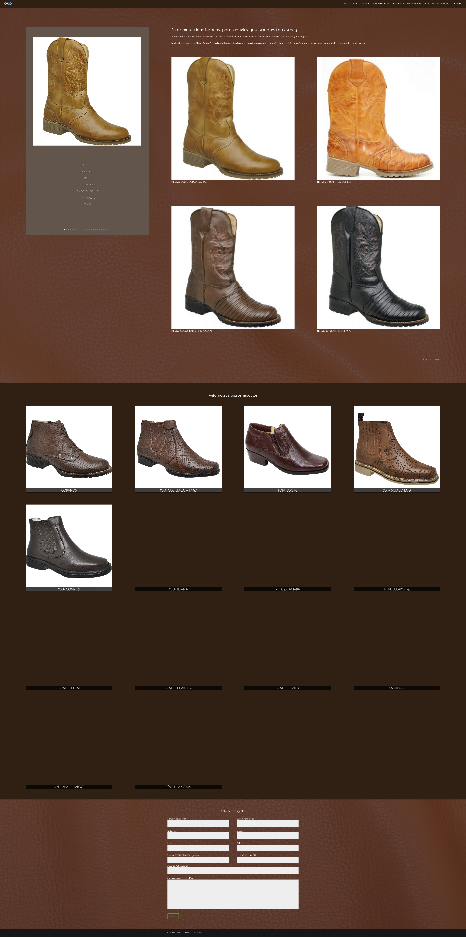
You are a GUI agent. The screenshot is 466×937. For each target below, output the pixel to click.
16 (95, 229)
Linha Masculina (359, 3)
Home (346, 3)
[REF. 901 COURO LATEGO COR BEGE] (378, 179)
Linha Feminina (380, 3)
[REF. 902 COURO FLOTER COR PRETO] (378, 328)
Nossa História (414, 3)
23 (109, 229)
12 (87, 229)
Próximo (436, 359)
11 (85, 229)
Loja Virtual (456, 3)
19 (101, 229)
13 (89, 229)
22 (107, 229)
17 (97, 229)
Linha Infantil (398, 3)
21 (105, 229)
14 (91, 229)
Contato (445, 3)
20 (103, 229)
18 (99, 229)
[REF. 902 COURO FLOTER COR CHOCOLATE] (233, 328)
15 (93, 229)
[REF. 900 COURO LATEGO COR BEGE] (233, 179)
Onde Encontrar (431, 3)
